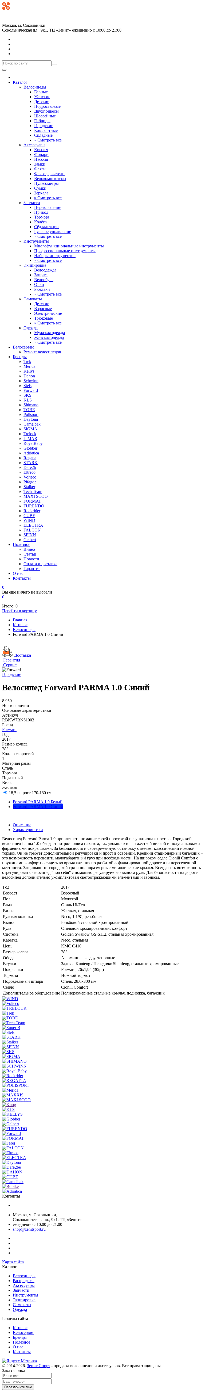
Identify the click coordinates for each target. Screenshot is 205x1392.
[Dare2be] (11, 1167)
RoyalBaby (33, 443)
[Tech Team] (13, 1022)
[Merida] (10, 1090)
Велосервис (23, 347)
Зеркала (41, 193)
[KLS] (8, 1109)
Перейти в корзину (19, 611)
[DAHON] (12, 1172)
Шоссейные (45, 116)
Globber (30, 448)
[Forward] (11, 1133)
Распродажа (23, 1280)
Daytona (30, 419)
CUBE (29, 515)
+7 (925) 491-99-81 (19, 19)
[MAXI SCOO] (16, 1099)
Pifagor (29, 482)
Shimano (30, 405)
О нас (18, 573)
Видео (29, 549)
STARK (30, 462)
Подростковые (47, 106)
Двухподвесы (46, 111)
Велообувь (43, 279)
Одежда (30, 328)
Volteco (29, 477)
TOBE (29, 409)
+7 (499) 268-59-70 (19, 13)
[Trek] (8, 1013)
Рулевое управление (52, 231)
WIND (29, 520)
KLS (27, 400)
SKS (27, 395)
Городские (43, 125)
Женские (42, 96)
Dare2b (29, 467)
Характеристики (28, 829)
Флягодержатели (49, 173)
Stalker (29, 486)
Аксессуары (34, 145)
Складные (43, 135)
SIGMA (30, 429)
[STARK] (11, 1037)
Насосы (41, 159)
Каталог (20, 82)
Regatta (29, 458)
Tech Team (32, 491)
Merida (29, 366)
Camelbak (32, 424)
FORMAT (32, 501)
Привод (41, 212)
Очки (39, 284)
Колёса (40, 222)
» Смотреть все (48, 140)
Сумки (40, 188)
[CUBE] (10, 1177)
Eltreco (29, 472)
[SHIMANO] (14, 1061)
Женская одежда (49, 337)
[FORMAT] (13, 1138)
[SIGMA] (11, 1056)
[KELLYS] (12, 1114)
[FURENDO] (14, 1128)
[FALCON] (13, 1148)
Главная (20, 620)
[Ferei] (8, 1143)
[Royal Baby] (14, 1071)
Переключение (47, 207)
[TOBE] (10, 1018)
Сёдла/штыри (46, 226)
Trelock (29, 433)
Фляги (40, 169)
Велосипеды (34, 87)
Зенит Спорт (38, 1365)
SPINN (29, 535)
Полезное (21, 544)
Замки (39, 164)
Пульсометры (46, 183)
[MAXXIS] (12, 1095)
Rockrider (31, 510)
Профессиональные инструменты (65, 250)
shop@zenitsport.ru (29, 1229)
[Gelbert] (10, 1124)
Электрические (48, 313)
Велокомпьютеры (50, 178)
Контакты (22, 578)
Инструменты (36, 241)
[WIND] (10, 998)
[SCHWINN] (14, 1066)
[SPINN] (10, 1047)
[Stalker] (10, 1042)
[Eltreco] (10, 1152)
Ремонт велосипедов (42, 352)
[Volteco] (10, 1003)
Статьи (29, 554)
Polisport (30, 414)
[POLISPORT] (15, 1085)
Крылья (41, 149)
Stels (27, 385)
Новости (31, 559)
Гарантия (31, 568)
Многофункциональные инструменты (69, 246)
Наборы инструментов (55, 255)
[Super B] (11, 1027)
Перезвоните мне (18, 1387)
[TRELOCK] (14, 1008)
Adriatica (31, 453)
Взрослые (43, 308)
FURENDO (33, 506)
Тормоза (41, 217)
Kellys (28, 371)
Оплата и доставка (40, 563)
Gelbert (29, 539)
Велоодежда (45, 270)
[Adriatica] (12, 1191)
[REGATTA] (14, 1080)
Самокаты (32, 299)
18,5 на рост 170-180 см (30, 792)
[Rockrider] (12, 1075)
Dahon (29, 376)
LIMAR (30, 438)
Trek (27, 361)
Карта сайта (13, 1262)
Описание (22, 825)
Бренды (20, 356)
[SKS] (8, 1051)
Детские (41, 101)
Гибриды (42, 120)
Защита (41, 275)
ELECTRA (33, 525)
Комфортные (46, 130)
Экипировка (34, 265)
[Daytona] (11, 1162)
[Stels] (8, 1032)
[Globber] (11, 1119)
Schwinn (30, 380)
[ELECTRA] (14, 1157)
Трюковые (43, 318)
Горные (41, 92)
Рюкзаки (42, 289)
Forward (30, 390)
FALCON (32, 530)
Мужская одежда (49, 332)
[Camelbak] (12, 1181)
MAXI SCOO (35, 496)
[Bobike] (10, 1186)
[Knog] (9, 1104)
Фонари (41, 154)
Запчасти (31, 202)
